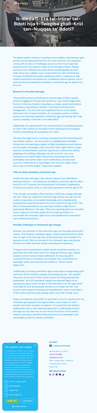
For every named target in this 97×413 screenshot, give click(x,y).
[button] (20, 406)
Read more (29, 377)
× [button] (35, 345)
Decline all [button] (28, 401)
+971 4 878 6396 (55, 354)
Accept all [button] (11, 401)
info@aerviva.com (56, 357)
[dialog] (20, 377)
